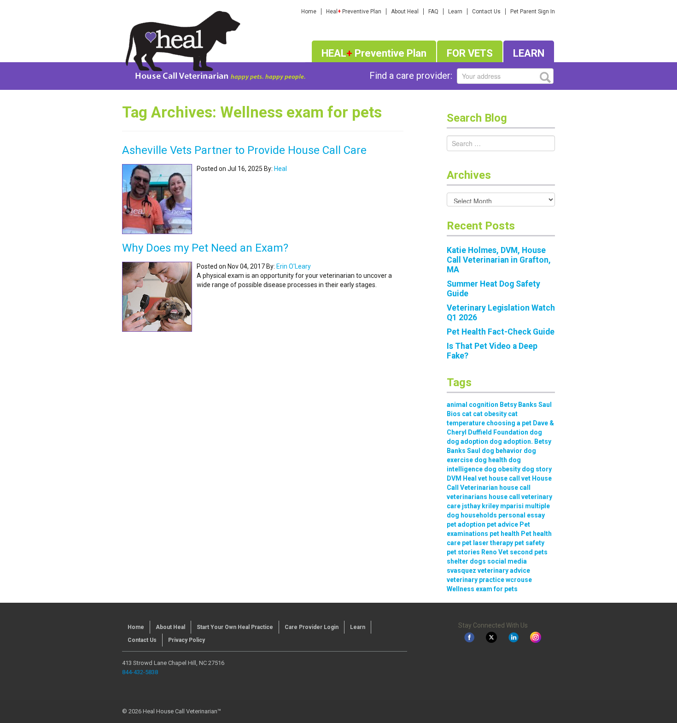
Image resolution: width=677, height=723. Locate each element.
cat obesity (490, 413)
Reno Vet (494, 552)
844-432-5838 (140, 672)
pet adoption (466, 524)
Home (308, 11)
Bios (454, 413)
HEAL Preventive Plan (373, 53)
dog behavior (502, 450)
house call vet (510, 478)
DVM (454, 478)
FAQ (433, 11)
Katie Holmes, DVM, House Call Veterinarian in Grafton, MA (499, 260)
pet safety (529, 543)
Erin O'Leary (293, 266)
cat (467, 413)
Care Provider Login (311, 627)
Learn (455, 11)
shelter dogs (466, 561)
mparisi (512, 506)
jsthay (471, 506)
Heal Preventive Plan (353, 11)
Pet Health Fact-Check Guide (500, 331)
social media (507, 561)
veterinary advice (504, 570)
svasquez (461, 570)
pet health (504, 533)
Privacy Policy (186, 640)
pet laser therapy (487, 543)
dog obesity (502, 469)
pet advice (502, 524)
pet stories (463, 552)
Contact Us (486, 11)
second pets (529, 552)
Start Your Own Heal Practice (235, 627)
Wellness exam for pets (482, 589)
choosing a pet (508, 423)
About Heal (405, 11)
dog (536, 432)
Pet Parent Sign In (532, 11)
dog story (537, 469)
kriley (490, 506)
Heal (280, 168)
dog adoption (467, 441)
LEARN (528, 53)
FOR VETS (470, 53)
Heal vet (475, 478)
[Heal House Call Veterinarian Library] (213, 43)
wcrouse (519, 579)
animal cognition (472, 404)
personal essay (521, 515)
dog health (490, 460)
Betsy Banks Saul (526, 404)
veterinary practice (475, 579)
